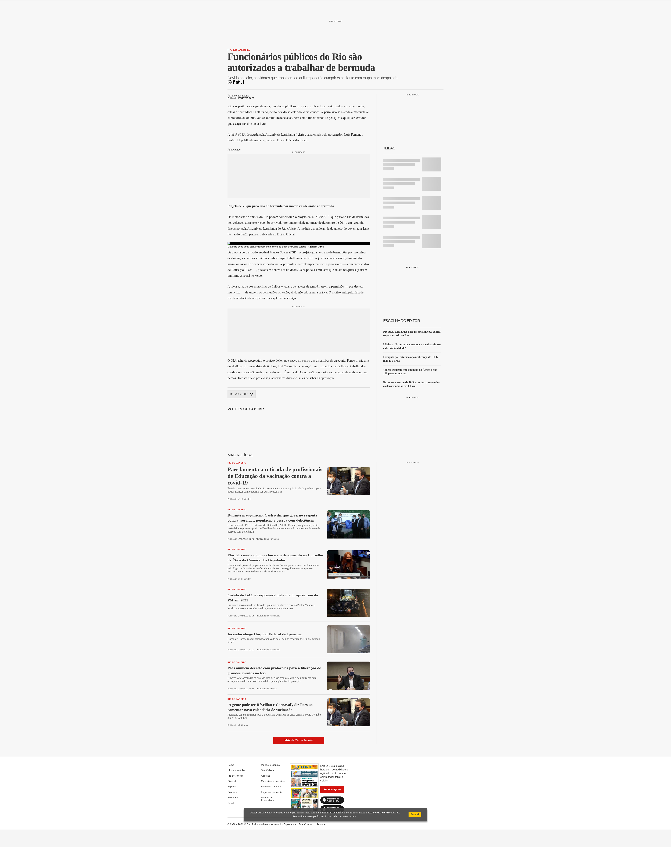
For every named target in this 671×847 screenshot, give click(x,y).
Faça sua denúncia (271, 792)
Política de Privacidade (267, 799)
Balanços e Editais (271, 786)
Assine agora (332, 789)
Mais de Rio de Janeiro (298, 740)
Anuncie (321, 824)
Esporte (232, 786)
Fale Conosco (306, 824)
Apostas (265, 775)
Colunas (232, 792)
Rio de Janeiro (239, 49)
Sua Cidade (267, 770)
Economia (233, 797)
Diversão (232, 781)
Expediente (290, 824)
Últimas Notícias (236, 770)
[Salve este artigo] (242, 83)
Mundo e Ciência (270, 764)
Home (231, 764)
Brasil (231, 803)
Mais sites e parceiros (273, 781)
